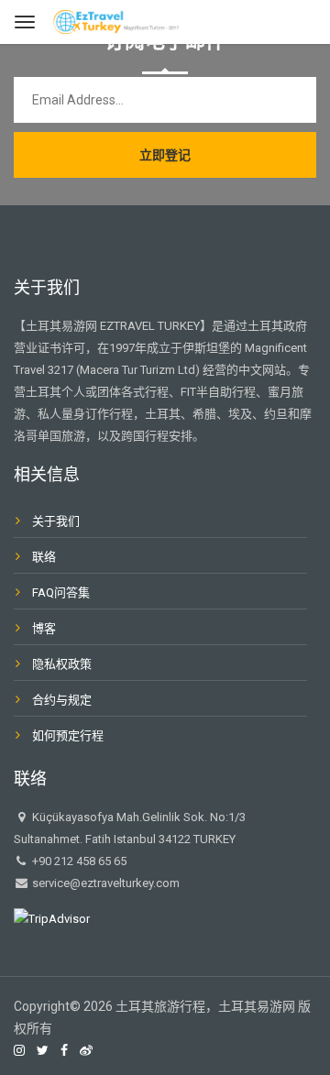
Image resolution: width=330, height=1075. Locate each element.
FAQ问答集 (61, 592)
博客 (44, 628)
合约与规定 (62, 700)
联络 (44, 557)
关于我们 (56, 521)
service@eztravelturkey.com (104, 883)
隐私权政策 (62, 664)
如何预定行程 (68, 735)
